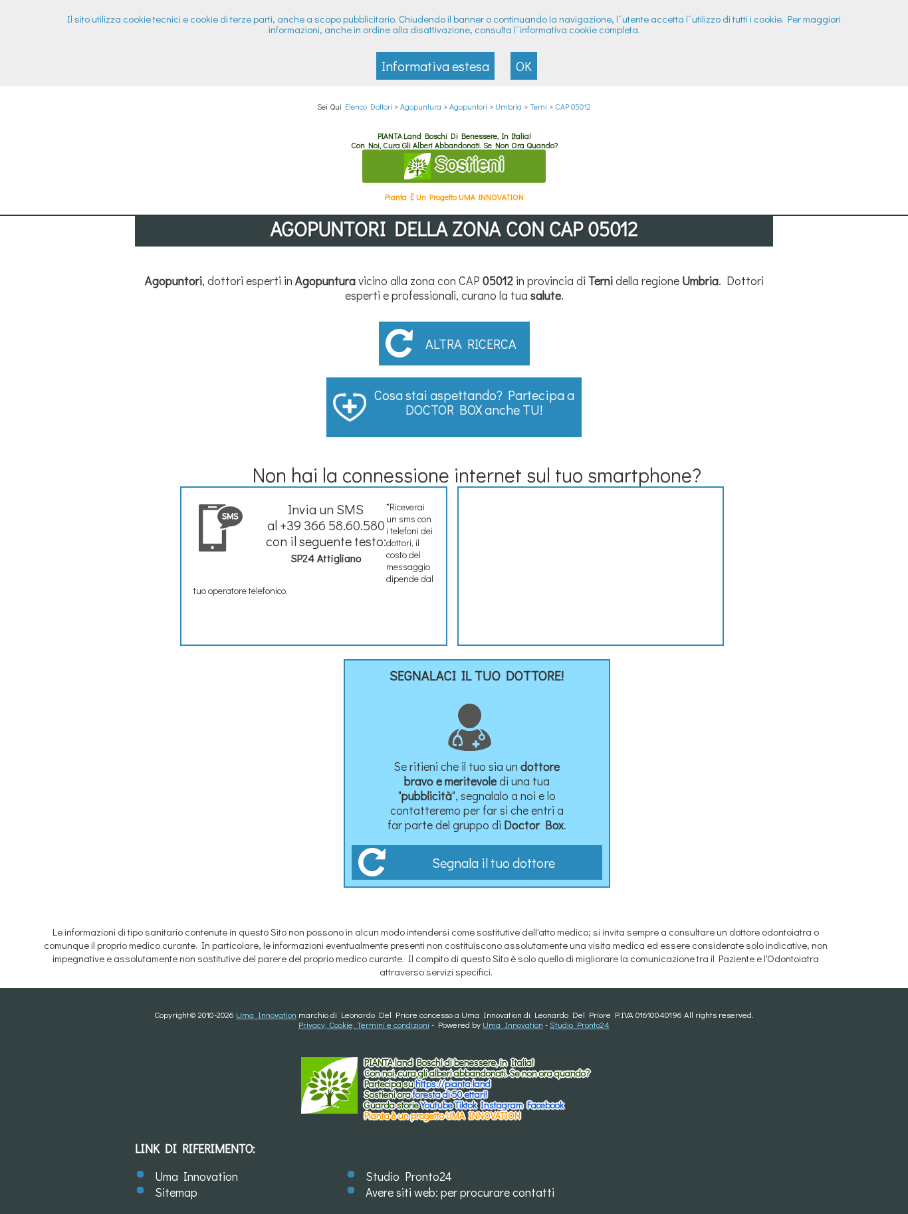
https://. (453, 1083)
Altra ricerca (470, 343)
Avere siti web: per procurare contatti (460, 1192)
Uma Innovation (266, 1014)
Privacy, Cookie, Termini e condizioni (363, 1024)
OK (524, 65)
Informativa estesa (435, 65)
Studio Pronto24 (580, 1024)
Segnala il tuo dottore (493, 862)
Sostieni (467, 163)
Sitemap (176, 1192)
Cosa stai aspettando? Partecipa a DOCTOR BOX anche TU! (474, 402)
